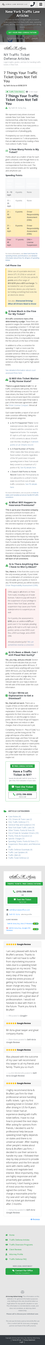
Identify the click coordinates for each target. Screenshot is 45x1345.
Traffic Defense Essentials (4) (20, 849)
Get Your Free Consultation (22, 32)
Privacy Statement (29, 1340)
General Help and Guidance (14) (21, 825)
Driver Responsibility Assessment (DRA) (22, 585)
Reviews (36, 1219)
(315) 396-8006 (24, 891)
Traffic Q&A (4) (14, 855)
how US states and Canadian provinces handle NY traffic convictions (22, 495)
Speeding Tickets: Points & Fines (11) (23, 841)
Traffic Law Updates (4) (17, 852)
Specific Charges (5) (16, 838)
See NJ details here (28, 467)
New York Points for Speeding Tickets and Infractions (22, 255)
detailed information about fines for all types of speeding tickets (22, 258)
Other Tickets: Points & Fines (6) (21, 830)
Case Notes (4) (14, 816)
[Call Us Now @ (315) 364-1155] (32, 4)
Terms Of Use (16, 1340)
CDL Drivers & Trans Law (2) (20, 819)
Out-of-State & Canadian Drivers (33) (23, 833)
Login (21, 1342)
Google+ (23, 1015)
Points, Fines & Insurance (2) (20, 836)
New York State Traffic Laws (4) (21, 827)
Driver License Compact (18, 405)
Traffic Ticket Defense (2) (18, 858)
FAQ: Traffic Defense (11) (18, 822)
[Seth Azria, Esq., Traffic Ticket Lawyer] (14, 4)
